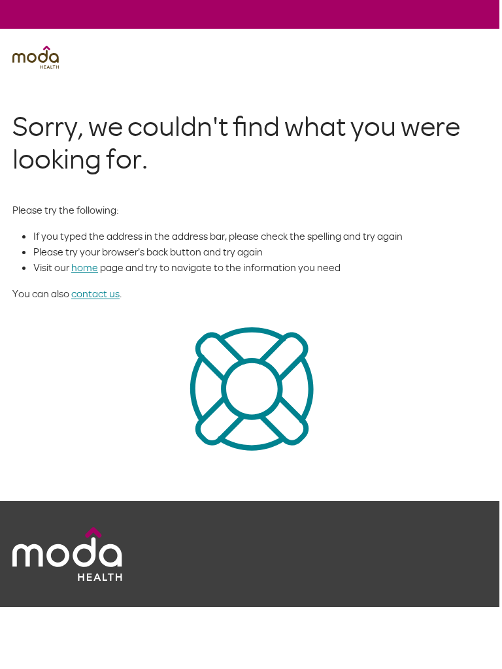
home (84, 267)
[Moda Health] (35, 57)
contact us (95, 293)
